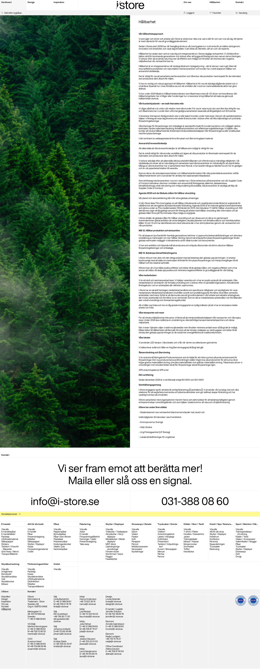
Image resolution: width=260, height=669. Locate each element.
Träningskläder (190, 539)
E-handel (32, 531)
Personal (214, 541)
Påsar (30, 534)
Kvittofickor (163, 539)
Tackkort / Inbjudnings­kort (168, 545)
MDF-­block (111, 544)
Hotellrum (214, 536)
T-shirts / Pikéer (191, 531)
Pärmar (161, 554)
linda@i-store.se (61, 606)
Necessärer (137, 549)
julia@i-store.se (87, 631)
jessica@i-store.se (88, 643)
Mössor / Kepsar (191, 541)
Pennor (135, 544)
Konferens (214, 539)
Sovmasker (189, 546)
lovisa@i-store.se (113, 601)
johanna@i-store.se (63, 633)
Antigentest (6, 571)
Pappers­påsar (60, 531)
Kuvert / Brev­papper (167, 549)
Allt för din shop (217, 531)
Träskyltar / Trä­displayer (117, 531)
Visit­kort (161, 531)
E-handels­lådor (8, 534)
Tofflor (187, 549)
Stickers (5, 544)
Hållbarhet (6, 609)
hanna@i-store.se (88, 604)
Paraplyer (136, 541)
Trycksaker (215, 546)
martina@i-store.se (36, 633)
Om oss (4, 604)
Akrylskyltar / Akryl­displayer (115, 535)
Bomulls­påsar (60, 534)
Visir (3, 579)
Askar (82, 531)
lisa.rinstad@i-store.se (90, 616)
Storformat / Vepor (114, 554)
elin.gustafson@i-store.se (62, 620)
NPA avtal (163, 370)
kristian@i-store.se (62, 646)
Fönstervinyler (112, 551)
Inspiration (6, 601)
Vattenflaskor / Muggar (246, 541)
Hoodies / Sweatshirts (194, 534)
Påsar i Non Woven (62, 536)
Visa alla (5, 529)
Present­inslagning (36, 536)
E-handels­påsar (8, 531)
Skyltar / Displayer (36, 544)
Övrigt (238, 556)
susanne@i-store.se (37, 648)
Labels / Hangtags (166, 536)
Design (4, 599)
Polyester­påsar (61, 541)
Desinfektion (33, 581)
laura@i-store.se (87, 656)
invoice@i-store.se (114, 629)
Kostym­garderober (62, 544)
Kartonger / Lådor (88, 539)
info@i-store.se (65, 501)
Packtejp (5, 536)
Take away (84, 544)
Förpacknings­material (38, 549)
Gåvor (134, 531)
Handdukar (189, 551)
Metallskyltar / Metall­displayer (115, 540)
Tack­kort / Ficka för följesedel (10, 548)
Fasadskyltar (111, 559)
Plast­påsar (58, 539)
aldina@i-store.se (113, 653)
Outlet (30, 551)
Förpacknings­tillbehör (90, 536)
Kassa (30, 546)
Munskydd (6, 574)
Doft (134, 539)
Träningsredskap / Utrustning (244, 533)
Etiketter (31, 539)
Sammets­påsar (61, 549)
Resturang (214, 549)
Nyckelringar (137, 551)
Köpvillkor (5, 596)
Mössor (4, 584)
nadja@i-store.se (113, 641)
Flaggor (109, 556)
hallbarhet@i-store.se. (149, 98)
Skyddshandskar (9, 576)
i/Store (4, 591)
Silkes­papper (7, 541)
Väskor (135, 534)
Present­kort (163, 541)
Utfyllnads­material (9, 539)
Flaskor (135, 536)
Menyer (161, 551)
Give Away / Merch (10, 551)
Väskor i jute (59, 546)
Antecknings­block (166, 534)
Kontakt (5, 606)
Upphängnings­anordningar (113, 548)
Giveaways (241, 551)
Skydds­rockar (7, 581)
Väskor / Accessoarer (245, 539)
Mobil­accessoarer (140, 546)
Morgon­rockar (190, 544)
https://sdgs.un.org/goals (184, 213)
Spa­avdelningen (217, 544)
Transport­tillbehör (9, 554)
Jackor (187, 536)
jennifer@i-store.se (114, 616)
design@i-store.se (114, 604)
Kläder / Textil (242, 536)
